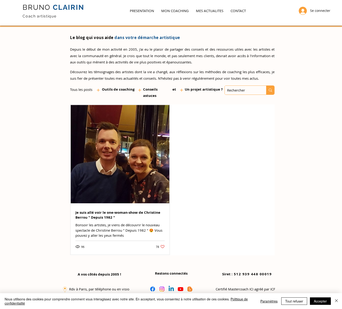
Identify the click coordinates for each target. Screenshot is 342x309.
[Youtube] (180, 289)
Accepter (320, 301)
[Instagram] (162, 289)
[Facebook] (152, 289)
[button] (175, 10)
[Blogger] (190, 289)
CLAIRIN (67, 7)
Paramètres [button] (269, 301)
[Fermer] (336, 301)
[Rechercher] (270, 90)
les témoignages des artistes (111, 71)
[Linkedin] (171, 289)
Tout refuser (294, 301)
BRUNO (36, 7)
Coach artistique (40, 16)
